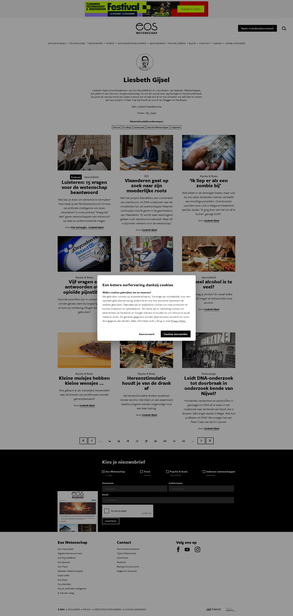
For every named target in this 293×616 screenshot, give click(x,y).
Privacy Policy (178, 321)
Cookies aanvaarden (176, 334)
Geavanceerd (146, 334)
